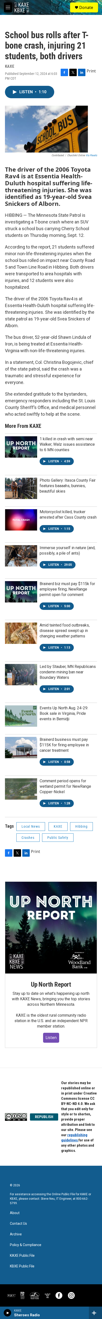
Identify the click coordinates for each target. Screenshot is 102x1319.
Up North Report (51, 984)
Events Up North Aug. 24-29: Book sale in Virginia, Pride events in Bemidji (64, 713)
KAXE (58, 826)
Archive (16, 1234)
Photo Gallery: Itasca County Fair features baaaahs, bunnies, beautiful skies (68, 486)
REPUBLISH (44, 1117)
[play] (7, 1312)
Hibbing (81, 826)
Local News (31, 826)
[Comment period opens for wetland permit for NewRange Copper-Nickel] (21, 789)
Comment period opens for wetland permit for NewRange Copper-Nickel (65, 786)
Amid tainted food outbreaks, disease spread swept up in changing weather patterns (65, 630)
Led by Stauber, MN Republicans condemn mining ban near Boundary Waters (68, 672)
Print (91, 71)
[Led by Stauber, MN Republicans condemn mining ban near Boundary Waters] (21, 674)
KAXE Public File (22, 1255)
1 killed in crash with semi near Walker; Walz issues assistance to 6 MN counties (67, 444)
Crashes (28, 838)
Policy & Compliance (25, 1245)
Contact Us (18, 1223)
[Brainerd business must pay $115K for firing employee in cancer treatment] (21, 747)
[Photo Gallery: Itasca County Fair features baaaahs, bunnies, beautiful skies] (21, 488)
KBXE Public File (22, 1266)
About (15, 1213)
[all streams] (95, 1313)
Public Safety (57, 838)
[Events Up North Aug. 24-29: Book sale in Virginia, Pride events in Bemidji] (21, 716)
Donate (86, 7)
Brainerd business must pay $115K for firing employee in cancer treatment (64, 745)
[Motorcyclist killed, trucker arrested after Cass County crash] (21, 520)
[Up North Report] (51, 928)
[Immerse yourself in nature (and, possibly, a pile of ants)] (21, 555)
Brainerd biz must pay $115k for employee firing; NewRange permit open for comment (67, 589)
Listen (51, 1037)
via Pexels (91, 155)
